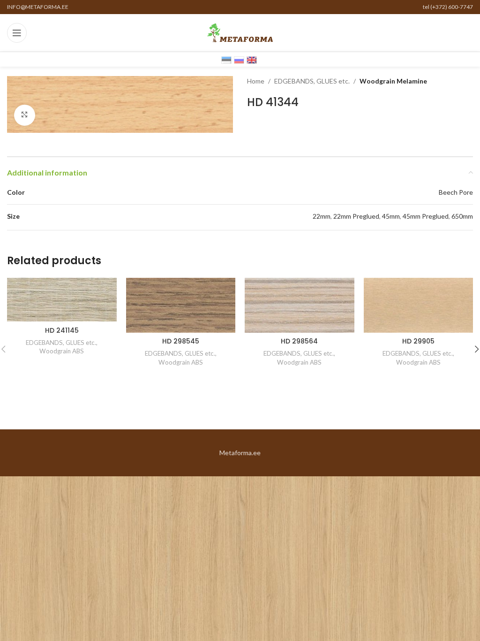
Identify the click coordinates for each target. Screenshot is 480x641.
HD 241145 (62, 330)
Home (255, 81)
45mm (391, 216)
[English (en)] (252, 59)
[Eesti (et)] (226, 59)
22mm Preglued (356, 216)
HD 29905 (418, 341)
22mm (321, 216)
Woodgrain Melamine (393, 81)
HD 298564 (299, 341)
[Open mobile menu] (16, 32)
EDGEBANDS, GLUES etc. (312, 81)
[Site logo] (240, 32)
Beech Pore (456, 192)
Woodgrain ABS (61, 351)
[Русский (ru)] (239, 59)
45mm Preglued (426, 216)
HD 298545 (180, 341)
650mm (462, 216)
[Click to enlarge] (24, 115)
